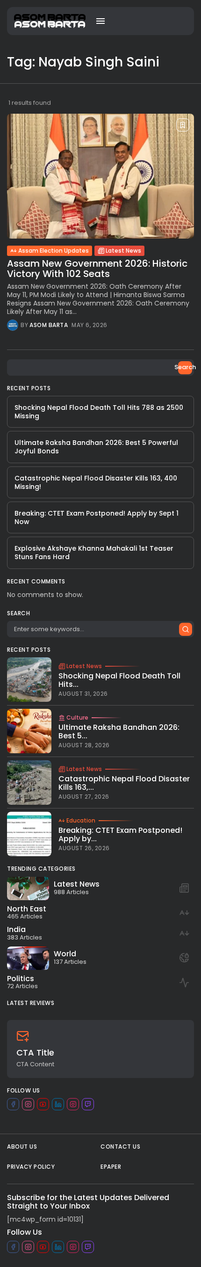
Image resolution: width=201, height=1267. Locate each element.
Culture (77, 717)
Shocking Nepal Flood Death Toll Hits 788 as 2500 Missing (98, 412)
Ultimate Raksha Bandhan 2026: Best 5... (118, 731)
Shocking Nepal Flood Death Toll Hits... (119, 680)
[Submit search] (185, 629)
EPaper (110, 1167)
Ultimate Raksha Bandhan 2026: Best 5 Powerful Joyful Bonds (96, 447)
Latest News (123, 251)
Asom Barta (48, 325)
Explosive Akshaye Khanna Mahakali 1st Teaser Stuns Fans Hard (93, 552)
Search (185, 367)
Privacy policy (31, 1167)
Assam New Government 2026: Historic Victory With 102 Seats (97, 268)
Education (80, 820)
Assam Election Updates (53, 251)
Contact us (120, 1146)
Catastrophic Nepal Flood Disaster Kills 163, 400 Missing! (95, 482)
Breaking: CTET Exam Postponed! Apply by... (120, 834)
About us (22, 1146)
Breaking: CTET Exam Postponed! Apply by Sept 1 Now (96, 517)
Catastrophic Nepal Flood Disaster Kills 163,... (124, 783)
